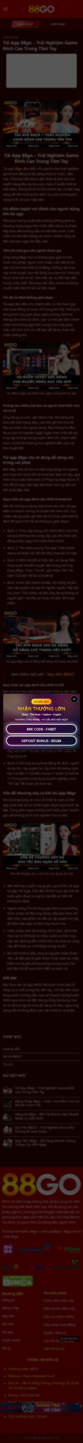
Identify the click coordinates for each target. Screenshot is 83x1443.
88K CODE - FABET (41, 729)
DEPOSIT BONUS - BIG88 (41, 740)
